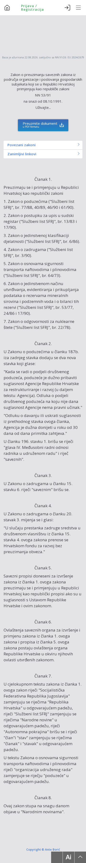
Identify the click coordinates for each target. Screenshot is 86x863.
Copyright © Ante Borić (43, 849)
